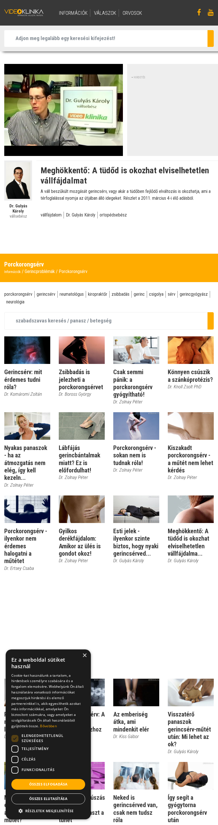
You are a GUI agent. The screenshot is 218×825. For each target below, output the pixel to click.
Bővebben (48, 726)
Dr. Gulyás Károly (80, 215)
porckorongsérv (18, 294)
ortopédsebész (113, 215)
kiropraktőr (97, 294)
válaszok (105, 13)
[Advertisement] (174, 115)
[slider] (63, 151)
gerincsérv (46, 294)
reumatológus (72, 294)
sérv (171, 294)
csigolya (156, 294)
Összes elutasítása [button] (48, 798)
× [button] (84, 655)
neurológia (15, 302)
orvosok (132, 13)
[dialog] (48, 734)
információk (73, 13)
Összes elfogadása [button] (48, 784)
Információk (12, 272)
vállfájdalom (51, 215)
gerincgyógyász (194, 294)
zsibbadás (120, 294)
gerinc (139, 294)
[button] (48, 811)
